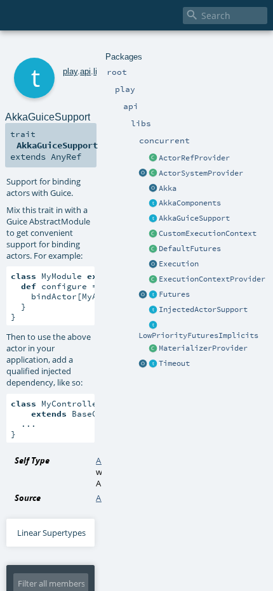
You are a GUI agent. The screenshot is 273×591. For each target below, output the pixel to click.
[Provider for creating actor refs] (153, 158)
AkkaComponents (190, 202)
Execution (179, 263)
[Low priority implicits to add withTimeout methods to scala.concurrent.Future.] (153, 325)
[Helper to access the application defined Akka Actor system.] (153, 189)
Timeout (174, 363)
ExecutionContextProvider (212, 279)
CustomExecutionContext (207, 233)
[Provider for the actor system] (153, 174)
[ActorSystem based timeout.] (153, 249)
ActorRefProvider (194, 157)
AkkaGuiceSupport (194, 218)
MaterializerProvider (203, 348)
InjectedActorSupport (203, 309)
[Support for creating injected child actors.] (153, 310)
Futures (174, 294)
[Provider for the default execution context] (153, 280)
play (70, 71)
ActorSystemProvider (201, 173)
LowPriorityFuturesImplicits (198, 335)
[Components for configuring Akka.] (153, 203)
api (85, 71)
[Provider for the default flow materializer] (153, 349)
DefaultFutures (190, 248)
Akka (167, 188)
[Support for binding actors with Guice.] (153, 219)
